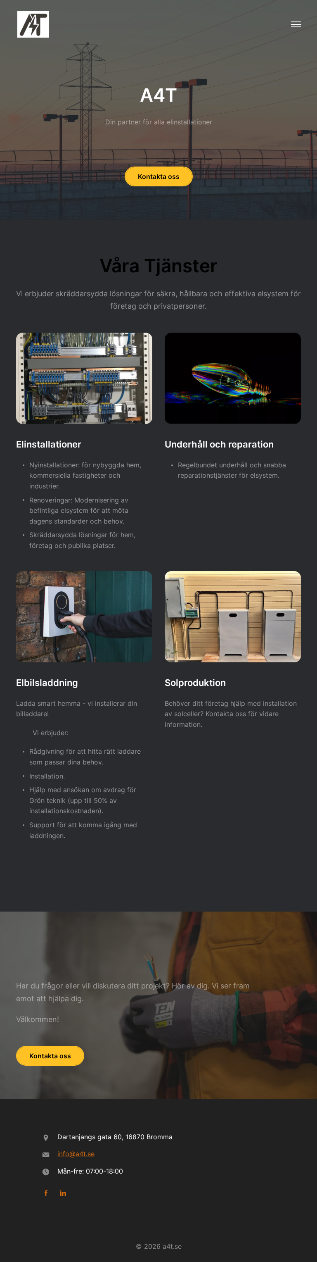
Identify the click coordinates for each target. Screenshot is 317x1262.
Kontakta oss (159, 176)
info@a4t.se (76, 1154)
